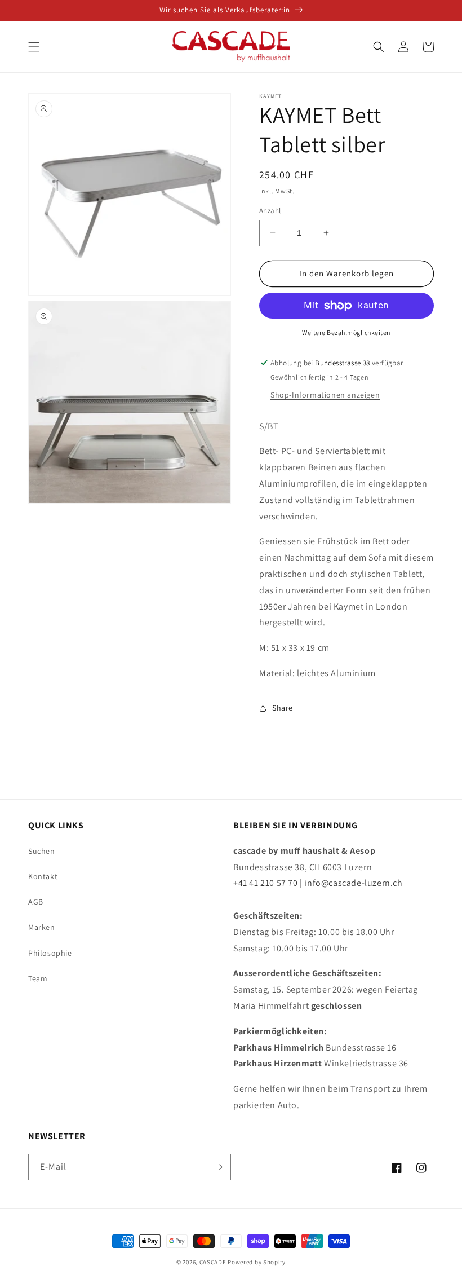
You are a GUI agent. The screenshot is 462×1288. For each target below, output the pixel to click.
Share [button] (282, 708)
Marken (41, 927)
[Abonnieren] (218, 1167)
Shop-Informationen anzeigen (325, 395)
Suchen (41, 851)
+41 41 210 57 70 (265, 883)
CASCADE (212, 1262)
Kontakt (42, 876)
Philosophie (50, 953)
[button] (33, 46)
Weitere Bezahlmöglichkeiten (346, 332)
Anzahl (270, 210)
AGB (35, 902)
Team (37, 978)
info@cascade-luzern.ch (353, 883)
